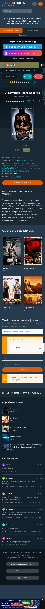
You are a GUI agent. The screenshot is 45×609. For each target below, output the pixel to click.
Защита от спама (16, 339)
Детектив (22, 160)
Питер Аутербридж (9, 170)
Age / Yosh (22, 578)
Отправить (22, 370)
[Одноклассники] (7, 65)
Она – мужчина (10, 471)
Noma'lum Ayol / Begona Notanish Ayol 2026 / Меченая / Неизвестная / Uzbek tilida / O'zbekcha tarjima (23, 487)
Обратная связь (22, 571)
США (20, 145)
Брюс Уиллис (25, 163)
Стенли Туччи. (23, 170)
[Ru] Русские (16, 176)
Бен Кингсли (14, 163)
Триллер (13, 160)
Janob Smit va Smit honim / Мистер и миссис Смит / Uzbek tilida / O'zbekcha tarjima (23, 531)
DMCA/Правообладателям (22, 564)
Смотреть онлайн (22, 183)
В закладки (10, 77)
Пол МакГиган (17, 157)
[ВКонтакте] (4, 65)
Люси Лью (6, 168)
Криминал (31, 160)
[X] (14, 65)
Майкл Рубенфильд (18, 168)
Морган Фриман (33, 168)
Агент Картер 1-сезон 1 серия (15, 545)
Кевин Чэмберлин (31, 165)
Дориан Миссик (16, 165)
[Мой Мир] (10, 65)
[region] (22, 49)
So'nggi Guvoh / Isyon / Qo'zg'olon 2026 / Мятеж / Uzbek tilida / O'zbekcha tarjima (23, 502)
